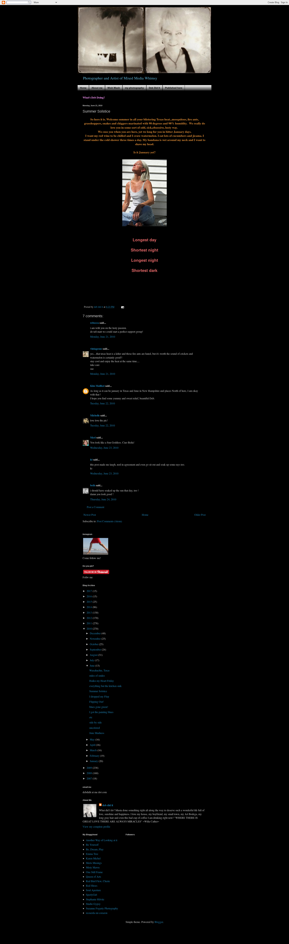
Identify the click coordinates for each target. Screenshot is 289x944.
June (92, 665)
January (94, 761)
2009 (90, 767)
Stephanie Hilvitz (95, 899)
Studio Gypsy (93, 904)
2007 (90, 778)
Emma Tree (92, 854)
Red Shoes (91, 885)
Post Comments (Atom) (109, 521)
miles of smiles (97, 675)
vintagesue (96, 349)
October (94, 644)
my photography (134, 87)
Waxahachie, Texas (99, 670)
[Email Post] (122, 306)
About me (97, 87)
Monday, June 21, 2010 (102, 336)
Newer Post (89, 514)
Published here (173, 87)
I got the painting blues (101, 712)
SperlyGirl (91, 894)
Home (83, 87)
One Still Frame (94, 872)
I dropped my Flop (99, 696)
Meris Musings (94, 863)
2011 (90, 623)
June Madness (96, 733)
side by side (95, 722)
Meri (93, 437)
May (92, 739)
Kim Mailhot (97, 386)
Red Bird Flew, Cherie (98, 881)
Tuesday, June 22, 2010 (102, 403)
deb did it (107, 805)
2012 (90, 618)
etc (90, 717)
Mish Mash (114, 87)
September (96, 649)
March (93, 750)
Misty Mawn (93, 867)
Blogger (159, 922)
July (92, 660)
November (95, 638)
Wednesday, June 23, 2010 (104, 447)
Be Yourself (92, 844)
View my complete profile (96, 826)
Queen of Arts (93, 876)
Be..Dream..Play (95, 849)
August (94, 655)
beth (92, 485)
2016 (90, 596)
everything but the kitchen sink (105, 686)
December (95, 633)
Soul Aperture (93, 890)
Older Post (200, 514)
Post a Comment (95, 507)
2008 (90, 773)
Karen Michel (93, 858)
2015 (90, 601)
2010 (90, 628)
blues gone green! (98, 707)
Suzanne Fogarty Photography (102, 908)
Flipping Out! (96, 701)
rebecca (94, 323)
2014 (90, 607)
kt (91, 459)
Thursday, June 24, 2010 (103, 499)
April (93, 745)
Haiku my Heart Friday (101, 680)
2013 (90, 612)
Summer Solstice (98, 691)
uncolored (94, 727)
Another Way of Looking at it (101, 840)
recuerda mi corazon (96, 913)
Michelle (95, 415)
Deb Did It (154, 87)
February (95, 755)
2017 (90, 591)
